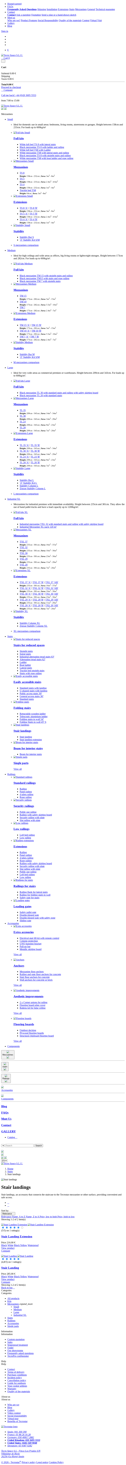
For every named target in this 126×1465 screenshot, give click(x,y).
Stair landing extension (31, 739)
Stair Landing (10, 1267)
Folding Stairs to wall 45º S (33, 722)
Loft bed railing (27, 835)
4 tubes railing (26, 794)
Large (10, 367)
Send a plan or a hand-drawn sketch (58, 15)
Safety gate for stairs (29, 897)
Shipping (41, 9)
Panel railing (26, 791)
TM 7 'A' (24, 336)
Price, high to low (66, 1216)
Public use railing (28, 812)
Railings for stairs (25, 886)
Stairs (72, 9)
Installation (52, 9)
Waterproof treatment (17, 1345)
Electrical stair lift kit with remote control (39, 938)
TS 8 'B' (33, 208)
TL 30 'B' (35, 451)
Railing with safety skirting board (36, 814)
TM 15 (23, 296)
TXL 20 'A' (25, 605)
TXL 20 (24, 564)
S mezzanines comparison (26, 245)
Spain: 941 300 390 (17, 1431)
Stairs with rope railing (31, 673)
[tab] (66, 1137)
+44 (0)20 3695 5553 (25, 95)
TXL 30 (24, 553)
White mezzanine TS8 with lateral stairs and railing (44, 152)
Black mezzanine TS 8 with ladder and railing (42, 147)
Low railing (25, 837)
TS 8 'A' (24, 208)
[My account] (5, 1157)
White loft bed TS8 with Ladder (35, 150)
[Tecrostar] (5, 109)
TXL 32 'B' (38, 588)
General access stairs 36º (31, 696)
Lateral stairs (26, 667)
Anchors (19, 965)
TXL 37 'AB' (51, 582)
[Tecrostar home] (2, 1154)
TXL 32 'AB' (51, 588)
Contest (85, 20)
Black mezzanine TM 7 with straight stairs (40, 281)
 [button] (2, 1148)
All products (13, 1298)
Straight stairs (26, 651)
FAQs (10, 6)
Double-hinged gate (29, 915)
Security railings (24, 806)
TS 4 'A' (24, 219)
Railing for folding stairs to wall (35, 895)
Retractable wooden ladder (33, 713)
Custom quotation (16, 1339)
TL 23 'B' (35, 456)
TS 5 (22, 178)
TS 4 (22, 184)
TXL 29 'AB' (51, 599)
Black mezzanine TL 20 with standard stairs (41, 395)
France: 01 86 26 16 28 (19, 1434)
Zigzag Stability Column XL (33, 626)
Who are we (13, 1404)
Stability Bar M (27, 354)
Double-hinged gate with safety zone (37, 917)
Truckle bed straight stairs (32, 670)
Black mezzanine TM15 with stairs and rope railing (44, 278)
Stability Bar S (27, 237)
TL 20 (23, 427)
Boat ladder (25, 665)
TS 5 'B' (33, 213)
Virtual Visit (96, 20)
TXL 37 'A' (25, 582)
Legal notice (42, 1462)
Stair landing (26, 737)
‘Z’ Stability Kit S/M (30, 240)
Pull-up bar (25, 946)
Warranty (11, 1388)
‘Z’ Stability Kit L (28, 483)
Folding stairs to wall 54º (32, 719)
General (91, 9)
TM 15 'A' (25, 325)
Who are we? (13, 20)
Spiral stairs (25, 654)
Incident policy (14, 1377)
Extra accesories (24, 932)
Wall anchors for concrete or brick (36, 980)
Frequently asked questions (20, 1353)
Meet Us (6, 1118)
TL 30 (23, 416)
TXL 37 (24, 541)
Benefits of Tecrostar (17, 1421)
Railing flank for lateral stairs (34, 892)
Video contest (14, 1413)
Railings (11, 774)
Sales (9, 1342)
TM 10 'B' (36, 330)
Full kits (19, 138)
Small (10, 119)
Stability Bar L (27, 480)
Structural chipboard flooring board (37, 1035)
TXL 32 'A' (25, 588)
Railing (23, 789)
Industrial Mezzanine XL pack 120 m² (38, 527)
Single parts (21, 763)
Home (14, 3)
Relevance (8, 1214)
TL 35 (23, 410)
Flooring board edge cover (32, 1005)
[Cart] (2, 1157)
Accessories (13, 923)
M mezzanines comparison (26, 362)
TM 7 (22, 307)
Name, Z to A (33, 1216)
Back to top (8, 1287)
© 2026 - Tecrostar (11, 1462)
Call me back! (8, 95)
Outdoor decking (28, 1030)
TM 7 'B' (34, 336)
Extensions (63, 9)
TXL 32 (24, 547)
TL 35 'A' (24, 445)
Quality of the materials (70, 20)
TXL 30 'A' (25, 594)
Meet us (11, 17)
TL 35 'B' (35, 445)
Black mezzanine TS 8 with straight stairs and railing (45, 155)
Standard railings (25, 782)
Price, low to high (48, 1216)
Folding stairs (22, 707)
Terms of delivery (15, 1372)
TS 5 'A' (24, 213)
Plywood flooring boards (32, 1033)
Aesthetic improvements (28, 996)
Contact (11, 12)
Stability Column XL (30, 623)
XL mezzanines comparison (27, 631)
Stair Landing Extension (16, 1236)
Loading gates (22, 906)
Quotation (36, 15)
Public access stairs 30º (31, 693)
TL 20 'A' (24, 462)
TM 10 (23, 301)
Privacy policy (29, 1462)
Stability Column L (29, 485)
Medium (11, 250)
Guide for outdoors (16, 1383)
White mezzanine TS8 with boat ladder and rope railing (46, 158)
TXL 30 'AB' (51, 594)
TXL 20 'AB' (51, 605)
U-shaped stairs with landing (33, 690)
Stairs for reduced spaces (29, 645)
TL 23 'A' (24, 456)
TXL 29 (24, 559)
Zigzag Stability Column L (33, 488)
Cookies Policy (56, 1462)
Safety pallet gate (28, 912)
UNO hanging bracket (30, 943)
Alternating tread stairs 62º (32, 659)
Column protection (29, 941)
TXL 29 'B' (38, 599)
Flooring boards (24, 1024)
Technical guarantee (105, 9)
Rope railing (26, 797)
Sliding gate (25, 920)
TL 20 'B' (35, 462)
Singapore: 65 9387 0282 (19, 1445)
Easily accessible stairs (27, 682)
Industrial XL (13, 499)
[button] (2, 1142)
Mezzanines (81, 9)
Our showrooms (15, 1350)
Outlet (10, 1347)
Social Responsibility (48, 20)
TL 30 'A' (24, 451)
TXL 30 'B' (38, 594)
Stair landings (22, 730)
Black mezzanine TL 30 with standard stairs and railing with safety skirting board (59, 392)
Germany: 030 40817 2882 (20, 1437)
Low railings (21, 829)
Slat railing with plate (30, 820)
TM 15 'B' (36, 325)
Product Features (29, 20)
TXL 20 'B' (38, 605)
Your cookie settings (17, 1386)
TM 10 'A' (25, 330)
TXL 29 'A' (25, 599)
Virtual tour (12, 1418)
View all (18, 769)
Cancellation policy (16, 1380)
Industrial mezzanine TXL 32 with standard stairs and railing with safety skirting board (61, 524)
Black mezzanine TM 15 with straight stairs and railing (46, 275)
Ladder (23, 662)
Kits (9, 1301)
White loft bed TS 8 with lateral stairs (38, 144)
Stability (19, 231)
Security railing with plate (32, 817)
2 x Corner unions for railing (33, 1002)
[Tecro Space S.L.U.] (12, 55)
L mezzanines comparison (26, 493)
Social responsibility (17, 1415)
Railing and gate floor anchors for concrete (40, 974)
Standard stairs (27, 699)
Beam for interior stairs (28, 748)
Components (13, 1046)
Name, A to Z (19, 1216)
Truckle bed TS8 (28, 190)
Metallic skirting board (30, 949)
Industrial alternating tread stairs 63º (37, 656)
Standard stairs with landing (33, 688)
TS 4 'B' (33, 219)
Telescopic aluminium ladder (33, 716)
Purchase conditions (17, 1375)
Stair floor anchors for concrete (35, 977)
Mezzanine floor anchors (32, 971)
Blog (9, 26)
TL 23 (23, 421)
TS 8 (22, 173)
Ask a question (23, 15)
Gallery (11, 23)
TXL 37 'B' (38, 582)
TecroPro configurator (18, 1356)
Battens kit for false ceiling (32, 1008)
